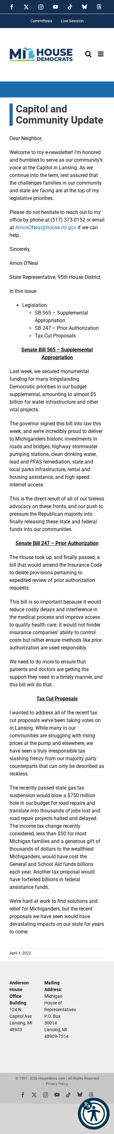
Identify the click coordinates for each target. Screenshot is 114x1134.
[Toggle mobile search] (88, 54)
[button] (94, 1114)
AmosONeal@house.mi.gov (45, 227)
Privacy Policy (56, 1084)
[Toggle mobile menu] (101, 54)
